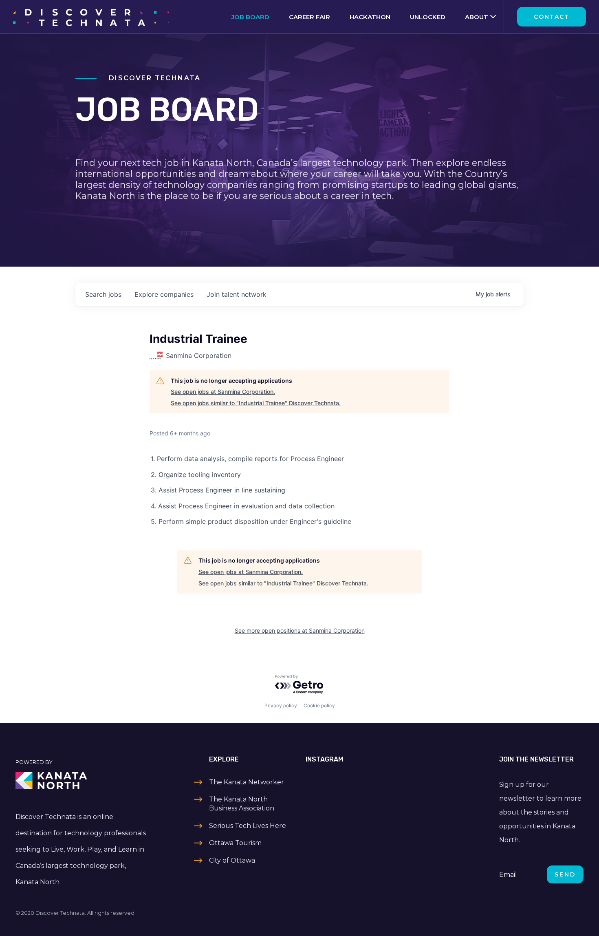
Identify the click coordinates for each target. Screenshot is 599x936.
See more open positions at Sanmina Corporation (300, 630)
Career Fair (309, 17)
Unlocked (427, 17)
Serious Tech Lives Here (247, 826)
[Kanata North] (81, 780)
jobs (103, 294)
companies (164, 294)
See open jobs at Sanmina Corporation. (223, 391)
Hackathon (370, 17)
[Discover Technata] (91, 16)
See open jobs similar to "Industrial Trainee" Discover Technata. (256, 403)
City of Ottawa (232, 860)
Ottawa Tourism (235, 843)
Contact (551, 16)
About (476, 17)
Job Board (250, 17)
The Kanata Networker (246, 782)
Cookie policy (319, 705)
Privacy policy (280, 705)
